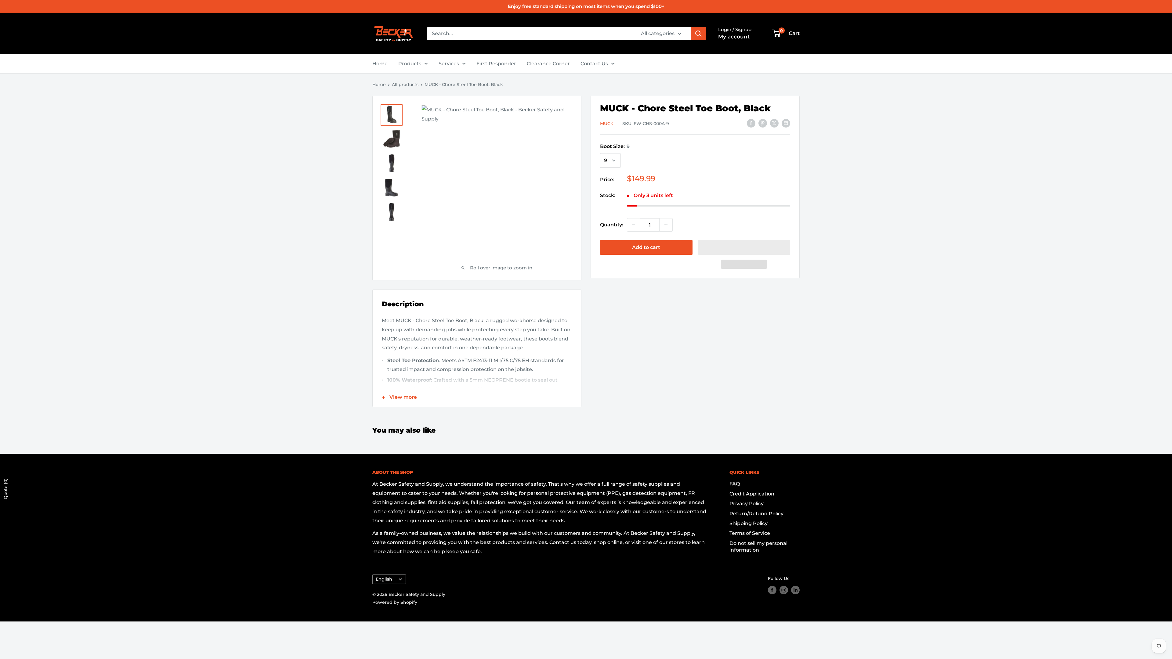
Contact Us (594, 64)
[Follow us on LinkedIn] (795, 590)
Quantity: (611, 225)
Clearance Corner (548, 64)
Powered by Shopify (394, 602)
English (384, 579)
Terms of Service (749, 533)
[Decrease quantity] (633, 224)
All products (405, 84)
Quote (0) (5, 488)
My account (734, 37)
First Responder (496, 64)
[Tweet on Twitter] (774, 123)
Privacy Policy (746, 503)
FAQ (734, 484)
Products (409, 64)
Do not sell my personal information (758, 546)
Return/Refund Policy (756, 514)
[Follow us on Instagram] (784, 590)
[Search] (698, 33)
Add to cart (646, 247)
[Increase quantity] (666, 224)
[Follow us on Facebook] (772, 590)
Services (449, 64)
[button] (744, 247)
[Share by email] (786, 123)
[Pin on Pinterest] (762, 123)
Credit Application (751, 494)
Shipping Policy (748, 523)
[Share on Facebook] (751, 123)
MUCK (606, 123)
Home (380, 64)
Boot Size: (615, 146)
